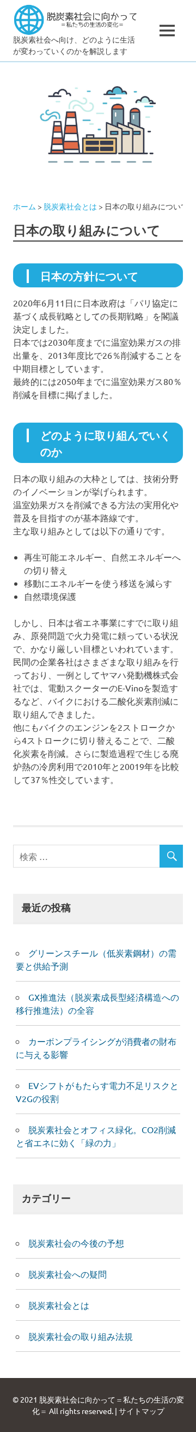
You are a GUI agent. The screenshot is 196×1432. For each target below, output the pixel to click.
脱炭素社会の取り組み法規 (80, 1336)
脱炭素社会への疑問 (67, 1273)
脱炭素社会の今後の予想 (76, 1242)
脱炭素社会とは (58, 1304)
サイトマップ (141, 1411)
